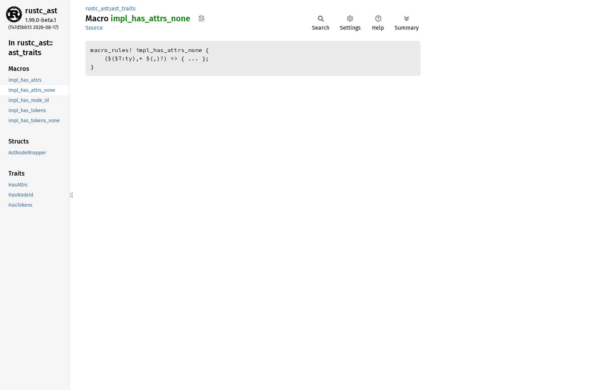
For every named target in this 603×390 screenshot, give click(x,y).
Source (94, 27)
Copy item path (201, 18)
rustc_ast (41, 10)
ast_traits (123, 8)
